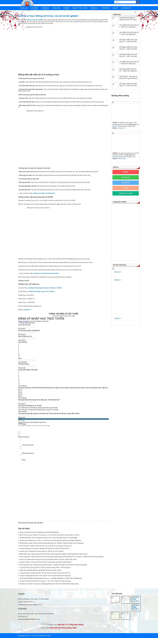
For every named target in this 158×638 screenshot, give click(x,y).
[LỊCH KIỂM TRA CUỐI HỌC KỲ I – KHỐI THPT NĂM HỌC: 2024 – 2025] (115, 64)
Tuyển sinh (45, 8)
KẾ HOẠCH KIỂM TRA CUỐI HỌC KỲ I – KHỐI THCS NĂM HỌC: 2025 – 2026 (128, 48)
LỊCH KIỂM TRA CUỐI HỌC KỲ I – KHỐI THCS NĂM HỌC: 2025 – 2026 (129, 33)
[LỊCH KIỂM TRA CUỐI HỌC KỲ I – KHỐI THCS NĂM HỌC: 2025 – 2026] (115, 35)
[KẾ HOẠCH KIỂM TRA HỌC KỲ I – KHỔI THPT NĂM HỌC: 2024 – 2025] (115, 71)
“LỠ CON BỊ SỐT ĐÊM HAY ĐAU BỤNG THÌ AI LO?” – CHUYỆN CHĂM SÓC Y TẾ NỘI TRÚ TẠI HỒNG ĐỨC (51, 578)
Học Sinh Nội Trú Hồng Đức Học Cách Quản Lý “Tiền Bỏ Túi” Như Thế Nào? (42, 551)
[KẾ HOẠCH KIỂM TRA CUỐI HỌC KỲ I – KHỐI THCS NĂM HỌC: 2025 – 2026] (115, 49)
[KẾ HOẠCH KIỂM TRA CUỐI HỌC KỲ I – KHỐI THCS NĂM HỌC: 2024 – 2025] (115, 57)
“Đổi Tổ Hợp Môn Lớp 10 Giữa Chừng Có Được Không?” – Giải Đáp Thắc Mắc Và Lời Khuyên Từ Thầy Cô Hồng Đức (53, 565)
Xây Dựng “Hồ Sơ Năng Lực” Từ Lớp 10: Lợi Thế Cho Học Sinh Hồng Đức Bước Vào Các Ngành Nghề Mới (50, 540)
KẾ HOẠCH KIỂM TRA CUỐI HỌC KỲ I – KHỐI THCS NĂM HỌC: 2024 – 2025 (128, 55)
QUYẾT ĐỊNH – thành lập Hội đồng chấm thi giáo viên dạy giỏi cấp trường (128, 77)
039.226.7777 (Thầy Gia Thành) (70, 624)
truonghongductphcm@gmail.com (31, 604)
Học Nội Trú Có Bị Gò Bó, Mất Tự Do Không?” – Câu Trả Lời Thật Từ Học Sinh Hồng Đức (45, 581)
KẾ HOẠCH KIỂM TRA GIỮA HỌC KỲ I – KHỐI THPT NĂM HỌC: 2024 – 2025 (128, 85)
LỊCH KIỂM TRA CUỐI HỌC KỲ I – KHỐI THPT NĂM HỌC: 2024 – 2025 (129, 63)
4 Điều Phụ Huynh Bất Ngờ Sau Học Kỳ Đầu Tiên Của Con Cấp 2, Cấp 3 (40, 570)
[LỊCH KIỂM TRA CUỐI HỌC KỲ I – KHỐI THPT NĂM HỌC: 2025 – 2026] (115, 27)
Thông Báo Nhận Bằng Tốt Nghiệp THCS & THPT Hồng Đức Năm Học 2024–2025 (127, 19)
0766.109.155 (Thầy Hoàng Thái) (63, 628)
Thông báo (56, 8)
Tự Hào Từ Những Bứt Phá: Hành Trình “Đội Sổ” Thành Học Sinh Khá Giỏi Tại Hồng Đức (45, 575)
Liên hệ (115, 8)
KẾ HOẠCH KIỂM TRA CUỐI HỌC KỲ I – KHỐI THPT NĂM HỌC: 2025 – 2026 (128, 41)
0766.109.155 (122, 158)
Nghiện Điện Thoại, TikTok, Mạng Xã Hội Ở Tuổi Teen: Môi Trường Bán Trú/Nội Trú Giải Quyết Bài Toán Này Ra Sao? (54, 554)
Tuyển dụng (105, 8)
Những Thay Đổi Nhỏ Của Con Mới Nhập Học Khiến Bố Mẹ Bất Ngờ (39, 532)
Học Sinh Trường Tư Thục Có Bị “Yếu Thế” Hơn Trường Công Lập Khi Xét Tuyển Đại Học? (46, 562)
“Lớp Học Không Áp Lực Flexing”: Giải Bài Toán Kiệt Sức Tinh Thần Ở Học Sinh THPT (44, 548)
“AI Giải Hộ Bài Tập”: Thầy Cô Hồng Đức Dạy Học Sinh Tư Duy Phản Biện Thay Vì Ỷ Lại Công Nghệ (48, 538)
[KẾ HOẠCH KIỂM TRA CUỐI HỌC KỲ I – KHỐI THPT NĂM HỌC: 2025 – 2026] (115, 42)
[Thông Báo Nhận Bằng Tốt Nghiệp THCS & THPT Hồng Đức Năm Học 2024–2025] (115, 20)
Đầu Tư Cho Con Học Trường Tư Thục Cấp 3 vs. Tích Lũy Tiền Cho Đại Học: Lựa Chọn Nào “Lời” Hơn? (50, 535)
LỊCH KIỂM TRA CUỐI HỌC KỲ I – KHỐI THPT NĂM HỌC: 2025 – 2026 (129, 26)
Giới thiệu (34, 8)
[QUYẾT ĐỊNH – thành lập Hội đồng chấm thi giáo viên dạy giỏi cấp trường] (115, 79)
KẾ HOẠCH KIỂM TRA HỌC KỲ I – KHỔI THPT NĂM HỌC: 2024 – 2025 (128, 70)
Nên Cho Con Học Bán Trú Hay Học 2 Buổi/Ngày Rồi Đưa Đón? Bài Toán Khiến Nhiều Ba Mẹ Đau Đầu (49, 584)
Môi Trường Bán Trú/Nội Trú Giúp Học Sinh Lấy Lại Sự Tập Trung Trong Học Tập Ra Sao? (46, 546)
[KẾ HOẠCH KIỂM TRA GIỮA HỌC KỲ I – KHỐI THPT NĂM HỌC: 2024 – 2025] (115, 86)
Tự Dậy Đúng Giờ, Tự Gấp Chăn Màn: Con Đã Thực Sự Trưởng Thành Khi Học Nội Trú (45, 573)
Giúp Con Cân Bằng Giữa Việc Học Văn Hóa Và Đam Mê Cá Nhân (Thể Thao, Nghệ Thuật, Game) (48, 559)
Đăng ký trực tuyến (80, 8)
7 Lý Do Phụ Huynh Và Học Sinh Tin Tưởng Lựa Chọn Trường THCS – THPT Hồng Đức (45, 567)
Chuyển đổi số (126, 8)
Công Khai (94, 8)
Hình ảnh (66, 8)
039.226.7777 (122, 128)
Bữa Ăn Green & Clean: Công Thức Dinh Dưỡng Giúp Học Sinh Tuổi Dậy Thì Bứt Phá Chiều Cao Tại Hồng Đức (52, 543)
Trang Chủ (24, 8)
